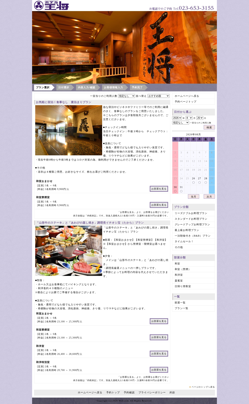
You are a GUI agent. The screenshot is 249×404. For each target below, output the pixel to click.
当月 (193, 196)
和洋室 (179, 274)
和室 (177, 263)
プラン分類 (181, 206)
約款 (172, 392)
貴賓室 (179, 280)
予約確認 (129, 392)
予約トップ (113, 392)
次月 (209, 196)
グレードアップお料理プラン (192, 224)
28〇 (205, 180)
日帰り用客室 (183, 286)
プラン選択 (43, 87)
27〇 (199, 180)
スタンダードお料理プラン (191, 218)
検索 (209, 127)
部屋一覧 (180, 302)
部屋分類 (180, 257)
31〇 (181, 189)
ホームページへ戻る (187, 95)
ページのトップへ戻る (203, 387)
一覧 (177, 296)
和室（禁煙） (183, 269)
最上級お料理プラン (187, 230)
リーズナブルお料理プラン (191, 213)
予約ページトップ (185, 101)
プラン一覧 (181, 308)
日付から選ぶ (183, 111)
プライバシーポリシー (152, 392)
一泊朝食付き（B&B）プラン (193, 235)
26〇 (193, 180)
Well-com (124, 401)
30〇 (175, 189)
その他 (179, 247)
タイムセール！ (184, 241)
